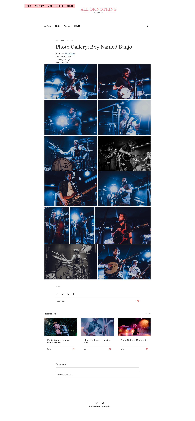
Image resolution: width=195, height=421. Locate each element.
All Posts (47, 26)
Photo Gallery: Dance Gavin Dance (58, 341)
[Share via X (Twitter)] (62, 294)
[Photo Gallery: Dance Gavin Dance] (60, 327)
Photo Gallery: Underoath (133, 340)
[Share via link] (73, 294)
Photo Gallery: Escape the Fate (97, 341)
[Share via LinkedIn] (68, 294)
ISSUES (77, 26)
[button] (148, 26)
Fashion (67, 26)
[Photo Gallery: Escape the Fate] (97, 327)
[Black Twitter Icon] (102, 403)
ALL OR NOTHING (99, 9)
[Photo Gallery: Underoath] (134, 327)
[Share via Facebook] (57, 294)
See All (148, 313)
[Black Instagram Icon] (96, 403)
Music (57, 26)
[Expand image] (70, 81)
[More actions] (138, 40)
